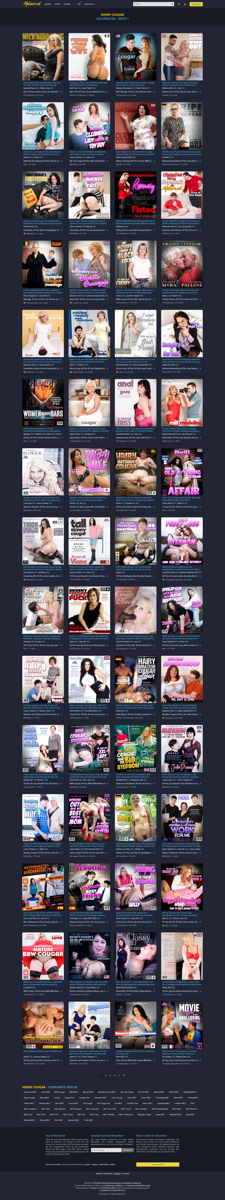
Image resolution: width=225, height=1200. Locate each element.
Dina (58, 434)
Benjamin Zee (168, 226)
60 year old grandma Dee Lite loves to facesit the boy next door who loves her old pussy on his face (42, 361)
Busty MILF (74, 299)
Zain (179, 88)
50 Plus (82, 92)
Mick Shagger (29, 296)
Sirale (88, 157)
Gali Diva (73, 88)
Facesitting (74, 230)
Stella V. (81, 365)
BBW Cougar (121, 299)
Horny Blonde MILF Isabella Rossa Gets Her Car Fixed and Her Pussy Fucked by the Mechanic (41, 85)
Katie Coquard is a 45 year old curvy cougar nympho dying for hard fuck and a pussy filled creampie (135, 154)
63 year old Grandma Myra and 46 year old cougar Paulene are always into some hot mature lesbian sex (180, 292)
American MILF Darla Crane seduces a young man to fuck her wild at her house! (135, 84)
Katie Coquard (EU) (124, 157)
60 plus (186, 299)
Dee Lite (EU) (44, 365)
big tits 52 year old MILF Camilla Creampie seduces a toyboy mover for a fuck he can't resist (88, 292)
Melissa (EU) (167, 88)
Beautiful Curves (100, 230)
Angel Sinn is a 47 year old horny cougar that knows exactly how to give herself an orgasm (181, 360)
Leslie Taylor (75, 434)
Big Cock (148, 299)
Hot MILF (166, 157)
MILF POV (74, 92)
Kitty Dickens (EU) (169, 434)
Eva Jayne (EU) (184, 226)
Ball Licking (95, 161)
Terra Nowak (28, 226)
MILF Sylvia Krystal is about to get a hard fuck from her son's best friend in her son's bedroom (135, 361)
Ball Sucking (138, 230)
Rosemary (120, 226)
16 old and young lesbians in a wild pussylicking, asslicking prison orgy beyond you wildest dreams (41, 431)
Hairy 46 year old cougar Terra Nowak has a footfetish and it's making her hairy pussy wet (42, 222)
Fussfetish (27, 230)
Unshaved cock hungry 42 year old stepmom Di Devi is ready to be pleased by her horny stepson (42, 154)
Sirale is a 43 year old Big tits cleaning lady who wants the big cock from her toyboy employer (88, 154)
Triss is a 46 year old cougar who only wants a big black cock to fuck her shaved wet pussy (135, 430)
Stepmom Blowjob (31, 507)
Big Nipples (51, 230)
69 (87, 92)
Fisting (119, 230)
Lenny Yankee (75, 157)
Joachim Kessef (132, 296)
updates (47, 4)
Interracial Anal (122, 438)
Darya (49, 434)
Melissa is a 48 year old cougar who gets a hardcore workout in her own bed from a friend (180, 85)
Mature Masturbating (171, 161)
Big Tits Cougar (76, 161)
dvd (78, 4)
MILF (25, 92)
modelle (67, 4)
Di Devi (36, 157)
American (142, 92)
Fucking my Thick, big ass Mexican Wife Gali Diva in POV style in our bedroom (88, 84)
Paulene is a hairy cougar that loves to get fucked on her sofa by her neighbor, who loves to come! (89, 431)
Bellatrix (38, 434)
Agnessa (27, 434)
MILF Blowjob (121, 92)
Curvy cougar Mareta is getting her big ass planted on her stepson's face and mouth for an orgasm (88, 223)
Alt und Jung (185, 92)
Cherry (118, 296)
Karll (71, 365)
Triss (136, 434)
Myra (164, 296)
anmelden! (196, 4)
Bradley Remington (124, 88)
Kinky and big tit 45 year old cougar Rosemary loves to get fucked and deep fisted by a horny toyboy (135, 223)
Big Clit (43, 230)
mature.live (90, 4)
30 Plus (35, 299)
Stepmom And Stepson (33, 161)
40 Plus (31, 92)
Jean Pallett (87, 88)
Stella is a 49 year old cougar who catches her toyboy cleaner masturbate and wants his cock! (89, 361)
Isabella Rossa (29, 88)
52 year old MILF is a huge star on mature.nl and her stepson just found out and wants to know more (181, 223)
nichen (57, 4)
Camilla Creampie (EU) (95, 296)
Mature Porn (167, 92)
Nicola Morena (122, 365)
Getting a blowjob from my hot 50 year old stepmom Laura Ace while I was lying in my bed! (41, 500)
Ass (48, 92)
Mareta (89, 226)
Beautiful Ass (56, 92)
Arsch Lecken (40, 92)
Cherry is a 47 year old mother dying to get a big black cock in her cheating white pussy (134, 291)
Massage (27, 299)
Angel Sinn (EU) (168, 365)
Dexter (26, 157)
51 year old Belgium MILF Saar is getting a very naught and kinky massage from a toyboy (42, 291)
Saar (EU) (43, 296)
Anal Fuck (145, 438)
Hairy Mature (75, 438)
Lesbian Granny (168, 299)
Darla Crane (141, 88)
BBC (136, 299)
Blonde (196, 299)
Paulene (174, 296)
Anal (138, 438)
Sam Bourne (187, 434)
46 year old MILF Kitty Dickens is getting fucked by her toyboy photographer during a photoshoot (180, 431)
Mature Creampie (123, 161)
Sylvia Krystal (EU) (140, 365)
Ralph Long (45, 88)
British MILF (167, 438)
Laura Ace (27, 503)
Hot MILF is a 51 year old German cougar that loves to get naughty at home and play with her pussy (182, 154)
